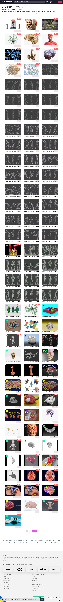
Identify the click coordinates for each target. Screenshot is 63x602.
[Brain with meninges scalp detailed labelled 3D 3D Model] (13, 490)
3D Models (5, 576)
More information (32, 599)
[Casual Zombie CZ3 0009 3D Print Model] (13, 204)
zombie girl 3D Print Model (47, 512)
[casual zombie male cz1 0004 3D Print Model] (31, 265)
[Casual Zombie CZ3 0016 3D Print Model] (13, 159)
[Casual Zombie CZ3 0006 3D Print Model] (31, 219)
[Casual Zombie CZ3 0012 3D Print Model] (31, 174)
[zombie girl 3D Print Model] (50, 505)
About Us (5, 555)
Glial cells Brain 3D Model (47, 391)
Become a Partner (7, 586)
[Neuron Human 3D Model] (13, 69)
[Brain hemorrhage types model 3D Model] (31, 490)
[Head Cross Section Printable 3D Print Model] (31, 24)
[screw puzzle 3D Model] (13, 520)
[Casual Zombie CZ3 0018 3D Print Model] (31, 144)
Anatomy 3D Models (48, 545)
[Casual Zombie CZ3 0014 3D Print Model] (50, 159)
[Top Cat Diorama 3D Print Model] (13, 249)
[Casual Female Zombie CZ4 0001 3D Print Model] (50, 114)
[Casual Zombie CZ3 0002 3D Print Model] (31, 234)
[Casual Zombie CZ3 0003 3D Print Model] (13, 234)
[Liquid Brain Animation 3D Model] (50, 355)
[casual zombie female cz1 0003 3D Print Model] (13, 295)
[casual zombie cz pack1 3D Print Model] (50, 249)
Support (34, 576)
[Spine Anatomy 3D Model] (31, 54)
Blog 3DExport (6, 588)
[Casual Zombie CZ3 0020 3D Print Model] (50, 129)
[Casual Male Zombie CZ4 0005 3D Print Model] (13, 84)
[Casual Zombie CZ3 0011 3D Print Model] (50, 174)
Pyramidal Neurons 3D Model (29, 76)
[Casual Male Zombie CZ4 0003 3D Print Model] (50, 84)
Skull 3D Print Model (28, 451)
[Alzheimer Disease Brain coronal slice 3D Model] (13, 415)
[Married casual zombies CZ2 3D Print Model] (31, 249)
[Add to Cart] (16, 28)
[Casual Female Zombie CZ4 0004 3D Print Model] (50, 99)
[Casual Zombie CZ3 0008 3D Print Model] (31, 204)
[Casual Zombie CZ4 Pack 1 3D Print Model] (50, 69)
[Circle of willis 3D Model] (31, 475)
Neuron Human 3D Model (10, 76)
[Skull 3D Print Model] (31, 445)
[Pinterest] (54, 598)
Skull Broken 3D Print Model (11, 467)
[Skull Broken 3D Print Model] (13, 460)
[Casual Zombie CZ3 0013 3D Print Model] (13, 174)
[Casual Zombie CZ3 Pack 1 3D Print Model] (31, 189)
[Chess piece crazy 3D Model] (13, 370)
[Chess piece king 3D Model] (31, 370)
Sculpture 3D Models (8, 540)
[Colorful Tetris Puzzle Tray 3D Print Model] (50, 310)
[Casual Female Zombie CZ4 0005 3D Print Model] (31, 99)
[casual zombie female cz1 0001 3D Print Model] (50, 295)
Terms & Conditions (36, 588)
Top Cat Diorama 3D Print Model (12, 256)
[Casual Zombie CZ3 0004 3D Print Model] (50, 219)
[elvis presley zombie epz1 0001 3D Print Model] (13, 265)
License (34, 582)
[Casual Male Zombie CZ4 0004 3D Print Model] (31, 84)
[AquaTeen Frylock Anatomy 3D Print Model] (31, 415)
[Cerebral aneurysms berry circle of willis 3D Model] (50, 475)
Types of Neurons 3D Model (11, 436)
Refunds (34, 590)
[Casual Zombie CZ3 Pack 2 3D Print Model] (13, 129)
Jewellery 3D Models (35, 542)
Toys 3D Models (45, 542)
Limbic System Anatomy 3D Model (49, 421)
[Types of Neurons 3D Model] (13, 430)
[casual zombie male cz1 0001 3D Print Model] (31, 280)
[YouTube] (59, 600)
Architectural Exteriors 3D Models (52, 540)
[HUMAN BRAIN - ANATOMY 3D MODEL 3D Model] (31, 460)
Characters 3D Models (19, 540)
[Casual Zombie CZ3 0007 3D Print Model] (50, 204)
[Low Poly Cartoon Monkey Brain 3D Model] (31, 505)
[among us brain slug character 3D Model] (13, 310)
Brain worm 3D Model (28, 406)
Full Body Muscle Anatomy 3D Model (49, 46)
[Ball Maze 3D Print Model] (13, 325)
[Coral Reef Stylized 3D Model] (50, 24)
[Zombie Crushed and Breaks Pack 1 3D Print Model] (13, 189)
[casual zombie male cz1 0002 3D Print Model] (13, 280)
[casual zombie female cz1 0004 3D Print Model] (50, 280)
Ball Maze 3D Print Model (10, 331)
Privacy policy (35, 586)
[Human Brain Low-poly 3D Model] (13, 505)
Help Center (35, 578)
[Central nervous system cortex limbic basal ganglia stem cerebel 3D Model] (50, 490)
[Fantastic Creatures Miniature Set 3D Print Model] (31, 385)
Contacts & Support (38, 574)
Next (34, 530)
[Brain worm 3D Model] (31, 400)
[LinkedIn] (59, 598)
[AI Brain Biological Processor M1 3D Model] (13, 24)
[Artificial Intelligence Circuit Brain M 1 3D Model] (13, 39)
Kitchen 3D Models (30, 540)
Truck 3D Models (38, 545)
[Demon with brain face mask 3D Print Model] (31, 430)
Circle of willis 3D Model (28, 482)
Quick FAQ (34, 580)
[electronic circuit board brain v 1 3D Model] (31, 310)
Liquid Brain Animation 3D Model (48, 361)
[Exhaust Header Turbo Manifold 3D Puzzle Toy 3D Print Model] (50, 400)
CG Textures (5, 582)
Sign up (60, 1)
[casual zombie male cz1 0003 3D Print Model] (50, 265)
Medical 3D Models (55, 542)
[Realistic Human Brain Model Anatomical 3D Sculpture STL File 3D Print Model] (50, 325)
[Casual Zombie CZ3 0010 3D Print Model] (50, 189)
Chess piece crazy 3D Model (11, 376)
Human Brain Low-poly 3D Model (12, 512)
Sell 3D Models (6, 584)
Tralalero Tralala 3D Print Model (30, 361)
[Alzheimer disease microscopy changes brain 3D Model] (13, 385)
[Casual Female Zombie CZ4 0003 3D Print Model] (13, 114)
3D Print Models (6, 578)
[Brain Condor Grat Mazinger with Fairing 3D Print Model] (13, 475)
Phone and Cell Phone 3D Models (11, 542)
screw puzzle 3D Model (10, 527)
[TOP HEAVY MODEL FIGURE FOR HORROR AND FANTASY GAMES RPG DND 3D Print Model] (13, 340)
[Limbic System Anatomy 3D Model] (50, 415)
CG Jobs (4, 590)
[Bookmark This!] (19, 28)
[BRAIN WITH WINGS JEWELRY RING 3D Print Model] (50, 430)
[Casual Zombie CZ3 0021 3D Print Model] (31, 129)
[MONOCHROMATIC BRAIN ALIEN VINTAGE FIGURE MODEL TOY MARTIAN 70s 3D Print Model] (13, 445)
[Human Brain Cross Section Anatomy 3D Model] (31, 39)
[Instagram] (48, 598)
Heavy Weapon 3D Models (27, 545)
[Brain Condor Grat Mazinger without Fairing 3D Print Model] (50, 460)
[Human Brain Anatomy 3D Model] (50, 54)
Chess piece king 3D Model (29, 376)
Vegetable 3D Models (24, 542)
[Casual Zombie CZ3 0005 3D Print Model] (13, 219)
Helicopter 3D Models (15, 545)
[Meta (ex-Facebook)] (56, 598)
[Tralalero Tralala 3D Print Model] (31, 355)
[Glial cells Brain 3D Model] (50, 385)
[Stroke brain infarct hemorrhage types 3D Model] (50, 370)
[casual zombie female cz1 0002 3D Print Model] (31, 295)
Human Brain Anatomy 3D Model (48, 61)
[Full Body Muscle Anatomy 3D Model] (50, 39)
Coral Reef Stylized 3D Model (48, 30)
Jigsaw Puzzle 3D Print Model (30, 331)
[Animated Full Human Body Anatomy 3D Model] (50, 340)
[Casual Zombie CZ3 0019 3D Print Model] (13, 144)
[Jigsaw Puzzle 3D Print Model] (31, 325)
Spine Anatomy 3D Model (29, 61)
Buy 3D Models (7, 574)
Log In (55, 1)
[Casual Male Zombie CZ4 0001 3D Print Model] (13, 99)
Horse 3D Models (39, 540)
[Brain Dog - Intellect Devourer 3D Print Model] (13, 400)
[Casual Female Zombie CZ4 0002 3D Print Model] (31, 114)
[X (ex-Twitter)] (51, 598)
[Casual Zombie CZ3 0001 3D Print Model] (50, 234)
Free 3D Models (6, 580)
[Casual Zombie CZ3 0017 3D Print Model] (50, 144)
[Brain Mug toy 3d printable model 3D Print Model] (31, 340)
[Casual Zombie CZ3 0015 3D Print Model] (31, 159)
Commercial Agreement (37, 584)
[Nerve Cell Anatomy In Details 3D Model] (13, 54)
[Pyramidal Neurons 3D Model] (31, 69)
